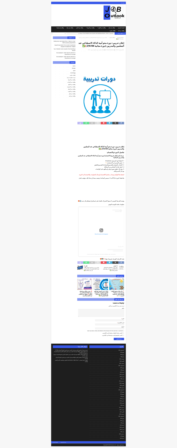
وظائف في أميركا (60, 27)
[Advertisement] (76, 15)
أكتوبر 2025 (122, 361)
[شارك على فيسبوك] (121, 123)
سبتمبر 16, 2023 (119, 49)
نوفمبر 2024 (121, 383)
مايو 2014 (122, 436)
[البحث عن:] (60, 33)
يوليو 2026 (122, 352)
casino (74, 66)
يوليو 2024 (122, 392)
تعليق (123, 308)
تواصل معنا (122, 2)
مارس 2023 (122, 427)
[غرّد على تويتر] (115, 123)
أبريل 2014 (122, 438)
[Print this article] (92, 123)
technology (72, 73)
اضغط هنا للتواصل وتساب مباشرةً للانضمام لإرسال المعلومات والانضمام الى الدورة (101, 174)
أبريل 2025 (122, 372)
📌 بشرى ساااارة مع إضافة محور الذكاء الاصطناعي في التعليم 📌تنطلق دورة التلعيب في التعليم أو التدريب (85, 293)
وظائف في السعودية (71, 86)
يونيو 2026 (122, 354)
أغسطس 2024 (121, 389)
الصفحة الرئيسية (121, 27)
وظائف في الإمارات (71, 82)
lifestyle (73, 68)
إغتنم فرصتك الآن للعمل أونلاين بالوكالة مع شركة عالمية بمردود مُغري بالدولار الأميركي (72, 357)
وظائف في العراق (71, 89)
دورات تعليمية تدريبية (94, 49)
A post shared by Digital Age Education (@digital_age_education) (101, 254)
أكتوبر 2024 (122, 385)
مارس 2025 (122, 374)
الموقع (123, 326)
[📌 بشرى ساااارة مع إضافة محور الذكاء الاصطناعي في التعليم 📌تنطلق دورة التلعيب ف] (84, 284)
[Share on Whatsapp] (86, 123)
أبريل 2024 (122, 398)
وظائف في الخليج (102, 27)
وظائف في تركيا (70, 27)
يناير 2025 (122, 378)
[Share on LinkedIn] (109, 123)
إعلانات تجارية (112, 30)
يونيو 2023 (122, 420)
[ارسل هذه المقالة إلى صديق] (98, 123)
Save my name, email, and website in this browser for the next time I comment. (105, 330)
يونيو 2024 (122, 394)
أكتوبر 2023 (122, 411)
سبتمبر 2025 (121, 363)
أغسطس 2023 (121, 416)
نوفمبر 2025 (121, 359)
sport (74, 70)
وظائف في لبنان (111, 27)
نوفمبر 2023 (121, 409)
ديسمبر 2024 (121, 381)
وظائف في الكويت (71, 91)
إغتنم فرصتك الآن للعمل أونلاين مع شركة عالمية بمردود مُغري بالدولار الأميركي (73, 350)
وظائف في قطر (72, 93)
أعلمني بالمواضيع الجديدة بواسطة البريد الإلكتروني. (112, 335)
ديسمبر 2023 (121, 407)
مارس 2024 (122, 400)
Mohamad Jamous (110, 49)
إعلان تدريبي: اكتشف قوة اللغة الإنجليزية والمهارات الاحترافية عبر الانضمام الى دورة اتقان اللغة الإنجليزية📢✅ (101, 293)
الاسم (123, 318)
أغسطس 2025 (121, 365)
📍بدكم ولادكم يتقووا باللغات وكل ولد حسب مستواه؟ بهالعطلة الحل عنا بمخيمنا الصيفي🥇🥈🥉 (117, 293)
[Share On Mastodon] (80, 123)
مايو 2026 (122, 356)
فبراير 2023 (122, 429)
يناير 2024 (122, 405)
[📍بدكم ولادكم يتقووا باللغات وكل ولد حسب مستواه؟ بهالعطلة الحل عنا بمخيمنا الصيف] (116, 284)
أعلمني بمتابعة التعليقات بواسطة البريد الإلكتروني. (112, 333)
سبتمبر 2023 (121, 414)
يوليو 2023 (122, 418)
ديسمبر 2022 (121, 434)
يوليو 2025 (122, 367)
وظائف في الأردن (79, 27)
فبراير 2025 (122, 376)
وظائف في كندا (121, 30)
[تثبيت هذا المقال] (104, 123)
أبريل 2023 (122, 425)
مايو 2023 (122, 423)
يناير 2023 (122, 431)
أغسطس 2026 (121, 350)
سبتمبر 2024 (121, 387)
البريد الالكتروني (121, 322)
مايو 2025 (122, 370)
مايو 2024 (122, 396)
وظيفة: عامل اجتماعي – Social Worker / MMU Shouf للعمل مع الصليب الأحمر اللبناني (71, 360)
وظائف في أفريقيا (91, 27)
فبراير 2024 (122, 403)
